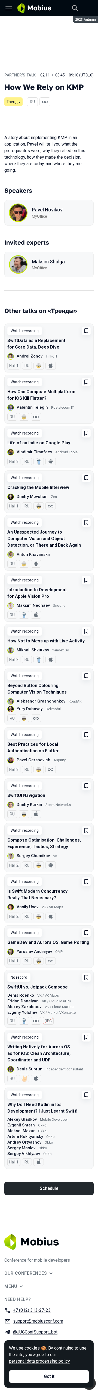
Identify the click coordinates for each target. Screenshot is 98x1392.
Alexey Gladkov (22, 1119)
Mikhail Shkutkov (33, 650)
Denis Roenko (20, 995)
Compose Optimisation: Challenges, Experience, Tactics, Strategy (44, 843)
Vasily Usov (27, 907)
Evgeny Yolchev (22, 1012)
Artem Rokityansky (25, 1136)
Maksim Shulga (48, 261)
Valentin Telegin (32, 407)
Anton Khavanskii (33, 554)
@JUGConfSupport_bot (35, 1332)
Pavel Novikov (47, 210)
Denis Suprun (29, 1069)
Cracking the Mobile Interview (38, 487)
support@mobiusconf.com (38, 1321)
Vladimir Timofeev (34, 452)
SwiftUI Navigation (26, 795)
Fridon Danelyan (23, 1001)
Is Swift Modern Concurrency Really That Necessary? (37, 894)
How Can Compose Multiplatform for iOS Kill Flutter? (41, 395)
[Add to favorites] (86, 331)
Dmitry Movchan (32, 496)
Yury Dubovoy (29, 709)
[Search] (75, 8)
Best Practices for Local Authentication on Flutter (33, 747)
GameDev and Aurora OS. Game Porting (48, 942)
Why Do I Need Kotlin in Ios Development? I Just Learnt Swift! (42, 1108)
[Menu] (8, 8)
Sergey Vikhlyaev (23, 1153)
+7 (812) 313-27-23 (32, 1310)
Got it (49, 1376)
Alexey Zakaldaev (24, 1007)
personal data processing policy (39, 1361)
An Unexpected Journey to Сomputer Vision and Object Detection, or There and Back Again (44, 538)
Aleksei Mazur (21, 1131)
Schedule (49, 1188)
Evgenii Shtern (21, 1125)
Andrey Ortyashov (24, 1142)
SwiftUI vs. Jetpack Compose (37, 987)
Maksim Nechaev (33, 605)
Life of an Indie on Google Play (38, 442)
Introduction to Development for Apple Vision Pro (37, 593)
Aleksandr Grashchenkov (41, 701)
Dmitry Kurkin (29, 804)
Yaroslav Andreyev (34, 951)
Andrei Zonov (29, 356)
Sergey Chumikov (33, 856)
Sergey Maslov (21, 1148)
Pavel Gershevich (33, 760)
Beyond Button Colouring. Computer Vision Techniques (37, 689)
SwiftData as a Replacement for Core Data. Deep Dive (36, 344)
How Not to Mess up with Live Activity (46, 640)
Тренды (13, 102)
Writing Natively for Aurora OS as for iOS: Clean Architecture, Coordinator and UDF (39, 1053)
